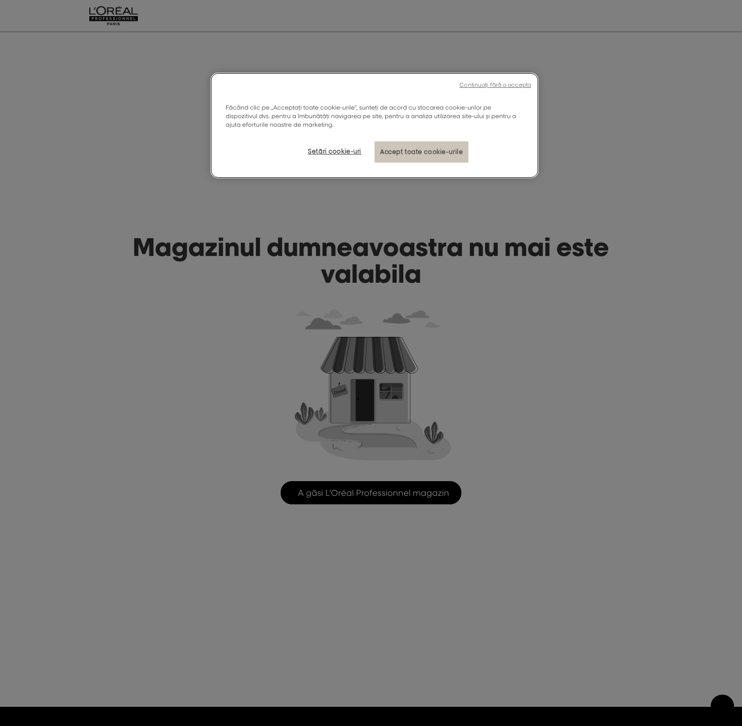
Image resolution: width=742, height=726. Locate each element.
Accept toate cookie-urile (421, 151)
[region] (374, 125)
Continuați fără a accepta (495, 84)
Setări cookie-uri (334, 151)
